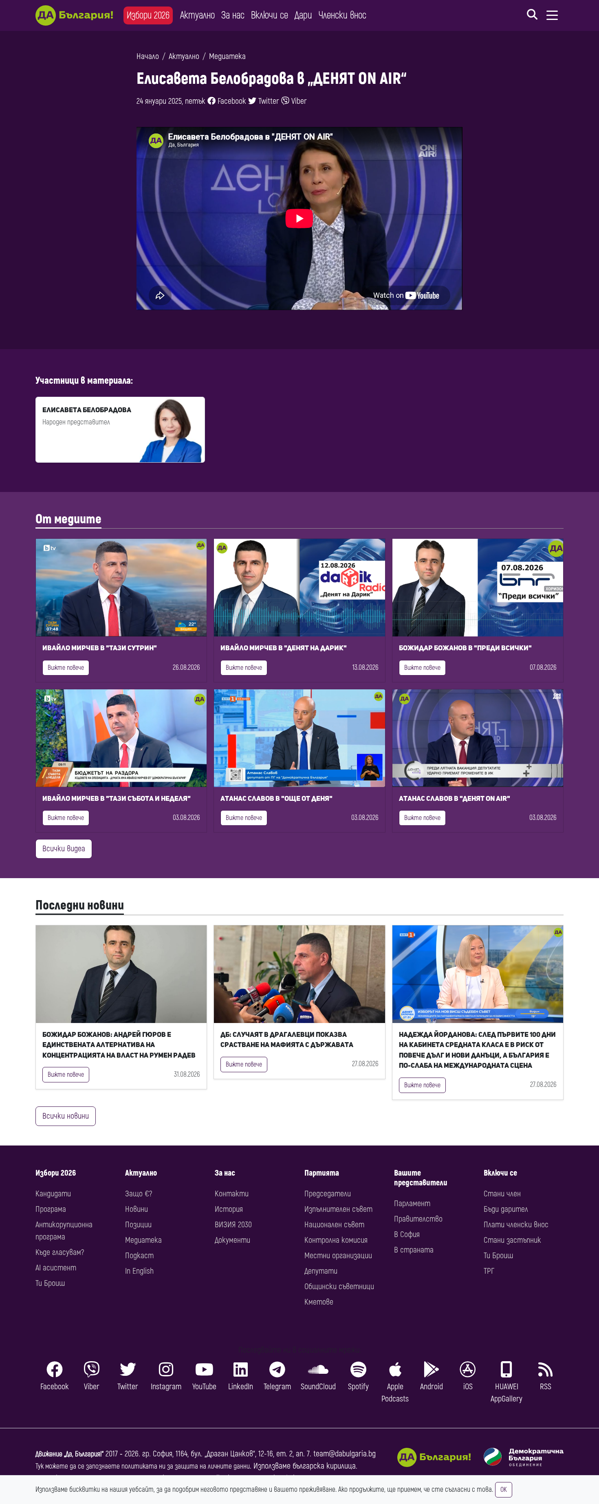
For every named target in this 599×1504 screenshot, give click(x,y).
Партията (321, 1173)
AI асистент (55, 1268)
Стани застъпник (512, 1240)
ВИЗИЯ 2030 (233, 1225)
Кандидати (53, 1194)
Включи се (269, 15)
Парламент (412, 1203)
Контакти (232, 1194)
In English (139, 1271)
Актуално (197, 15)
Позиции (138, 1225)
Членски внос (342, 15)
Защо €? (138, 1194)
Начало (148, 56)
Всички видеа (63, 849)
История (229, 1209)
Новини (136, 1209)
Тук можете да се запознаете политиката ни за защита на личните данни (142, 1466)
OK (503, 1490)
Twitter (267, 101)
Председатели (327, 1194)
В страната (414, 1250)
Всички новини (65, 1116)
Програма (50, 1209)
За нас (232, 15)
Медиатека (227, 56)
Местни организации (338, 1255)
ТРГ (489, 1271)
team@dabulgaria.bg (344, 1454)
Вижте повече (66, 668)
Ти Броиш (50, 1283)
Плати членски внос (516, 1225)
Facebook (231, 101)
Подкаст (139, 1255)
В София (407, 1234)
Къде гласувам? (59, 1252)
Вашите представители (420, 1178)
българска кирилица (324, 1466)
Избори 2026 (148, 15)
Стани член (502, 1194)
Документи (232, 1240)
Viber (298, 101)
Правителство (418, 1219)
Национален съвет (334, 1225)
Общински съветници (339, 1286)
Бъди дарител (506, 1209)
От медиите (68, 519)
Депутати (320, 1271)
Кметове (318, 1302)
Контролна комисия (336, 1240)
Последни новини (79, 905)
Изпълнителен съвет (338, 1209)
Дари (303, 15)
